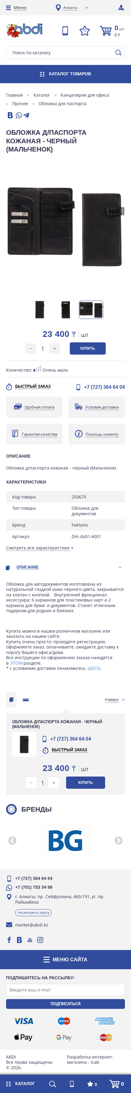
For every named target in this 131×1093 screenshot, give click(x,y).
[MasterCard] (106, 1037)
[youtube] (30, 940)
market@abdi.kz (31, 925)
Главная (14, 95)
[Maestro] (64, 1021)
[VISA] (23, 1021)
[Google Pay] (64, 1037)
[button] (12, 840)
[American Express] (105, 1021)
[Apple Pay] (23, 1037)
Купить (87, 348)
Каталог (42, 95)
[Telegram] (26, 115)
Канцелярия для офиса (85, 95)
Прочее (20, 103)
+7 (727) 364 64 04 (104, 387)
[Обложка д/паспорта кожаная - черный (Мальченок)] (65, 227)
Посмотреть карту (33, 912)
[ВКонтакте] (9, 115)
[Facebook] (9, 940)
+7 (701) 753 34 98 (33, 887)
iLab (95, 1062)
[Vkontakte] (19, 940)
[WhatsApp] (18, 115)
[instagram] (40, 940)
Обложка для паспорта (63, 103)
